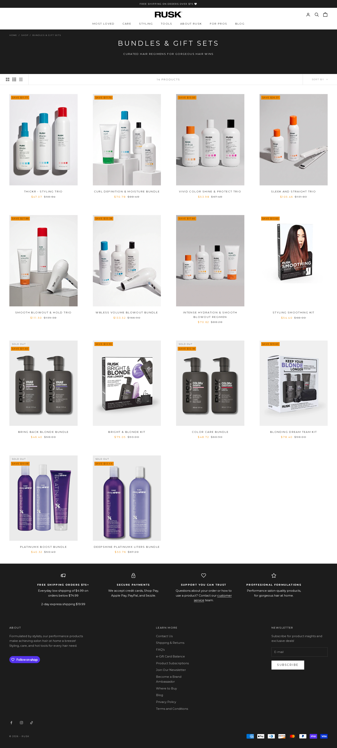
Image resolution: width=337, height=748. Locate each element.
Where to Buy (166, 688)
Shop (24, 35)
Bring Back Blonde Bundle (43, 431)
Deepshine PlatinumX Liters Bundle (127, 546)
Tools (166, 23)
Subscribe (288, 665)
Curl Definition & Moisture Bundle (127, 191)
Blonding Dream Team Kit (293, 431)
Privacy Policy (166, 702)
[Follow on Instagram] (21, 723)
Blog (240, 23)
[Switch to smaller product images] (14, 79)
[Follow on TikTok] (32, 723)
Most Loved (103, 23)
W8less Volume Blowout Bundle (127, 312)
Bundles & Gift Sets (46, 35)
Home (13, 35)
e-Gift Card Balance (170, 656)
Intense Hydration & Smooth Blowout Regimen (210, 314)
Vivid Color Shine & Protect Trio (210, 191)
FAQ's (160, 649)
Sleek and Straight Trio (293, 191)
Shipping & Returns (170, 643)
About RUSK (191, 23)
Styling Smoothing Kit (294, 312)
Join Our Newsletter (171, 670)
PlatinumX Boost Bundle (43, 546)
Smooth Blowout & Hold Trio (43, 312)
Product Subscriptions (172, 663)
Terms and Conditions (172, 709)
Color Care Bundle (210, 431)
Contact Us (164, 636)
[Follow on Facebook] (11, 723)
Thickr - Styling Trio (43, 191)
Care (126, 23)
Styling (146, 23)
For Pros (218, 23)
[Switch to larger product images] (7, 79)
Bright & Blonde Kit (126, 431)
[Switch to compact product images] (21, 79)
